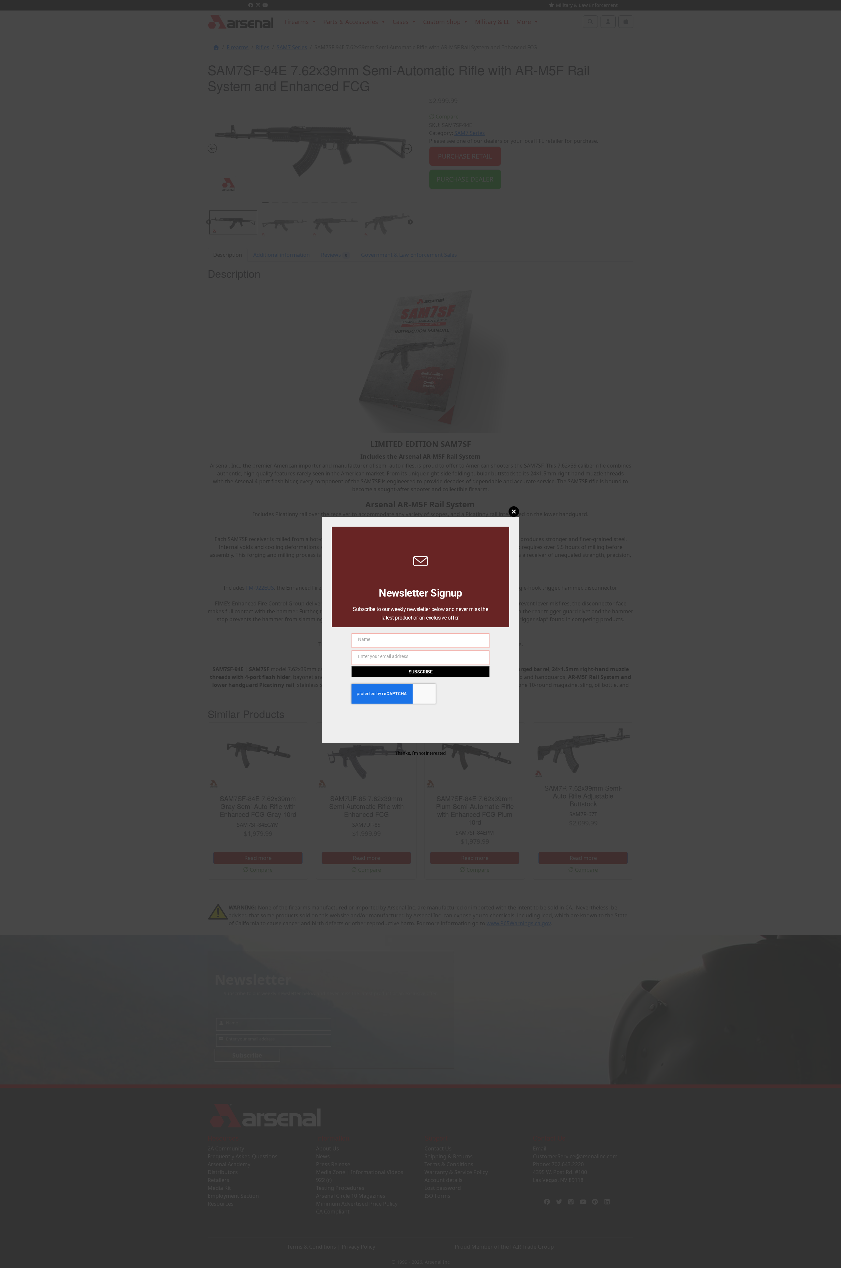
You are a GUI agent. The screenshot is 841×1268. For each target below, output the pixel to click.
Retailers (218, 1180)
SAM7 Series (292, 47)
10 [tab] (354, 205)
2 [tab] (275, 205)
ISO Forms (437, 1195)
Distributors (223, 1172)
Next (410, 222)
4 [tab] (295, 205)
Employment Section (233, 1195)
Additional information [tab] (281, 254)
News (323, 1156)
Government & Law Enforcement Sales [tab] (409, 254)
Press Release (333, 1164)
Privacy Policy (358, 1246)
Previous (208, 222)
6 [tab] (314, 205)
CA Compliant (333, 1211)
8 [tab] (334, 205)
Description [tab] (227, 254)
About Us (327, 1148)
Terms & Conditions (448, 1164)
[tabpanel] (310, 146)
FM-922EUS (260, 587)
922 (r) (324, 1180)
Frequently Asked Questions (243, 1156)
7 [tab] (324, 205)
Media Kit (219, 1187)
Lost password (442, 1187)
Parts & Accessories (350, 22)
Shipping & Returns (448, 1156)
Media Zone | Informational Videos (359, 1172)
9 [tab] (344, 205)
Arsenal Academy (229, 1164)
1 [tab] (265, 205)
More (523, 22)
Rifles (262, 47)
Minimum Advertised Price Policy (357, 1203)
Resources (221, 1203)
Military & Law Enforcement (586, 5)
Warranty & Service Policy (456, 1172)
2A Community (226, 1148)
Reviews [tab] (334, 254)
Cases (401, 22)
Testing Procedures (340, 1187)
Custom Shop (442, 22)
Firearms (296, 22)
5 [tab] (305, 205)
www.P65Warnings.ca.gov (519, 923)
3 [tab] (285, 205)
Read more (258, 858)
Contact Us (438, 1148)
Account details (443, 1180)
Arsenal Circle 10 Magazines (350, 1195)
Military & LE (492, 22)
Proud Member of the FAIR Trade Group (504, 1246)
